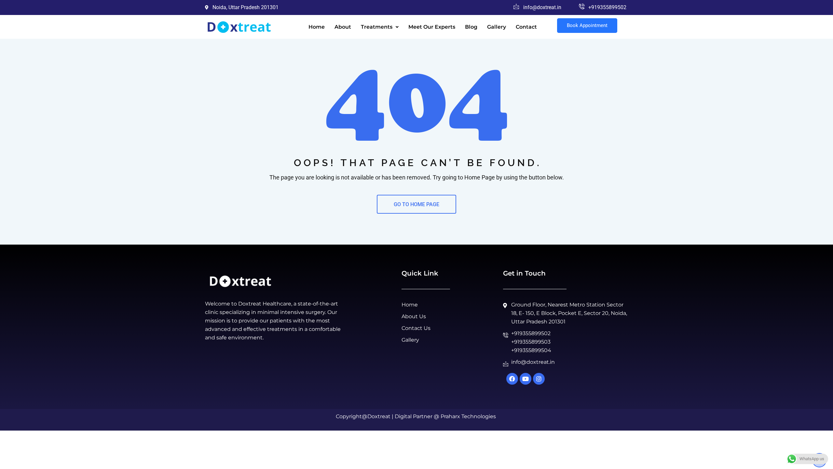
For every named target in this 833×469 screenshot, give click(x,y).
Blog (471, 27)
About (343, 27)
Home (316, 27)
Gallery (496, 27)
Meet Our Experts (431, 27)
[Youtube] (525, 379)
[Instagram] (539, 379)
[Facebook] (512, 379)
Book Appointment (587, 25)
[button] (379, 27)
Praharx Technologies (468, 416)
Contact (526, 27)
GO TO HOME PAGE (416, 204)
